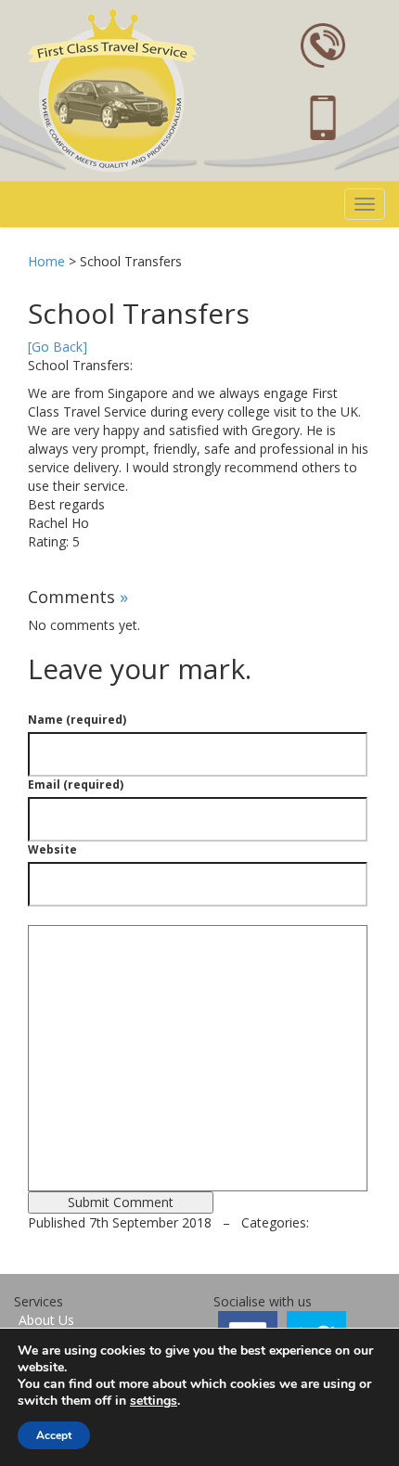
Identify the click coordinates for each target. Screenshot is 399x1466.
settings (153, 1401)
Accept (53, 1435)
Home (46, 261)
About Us (46, 1320)
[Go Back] (57, 346)
